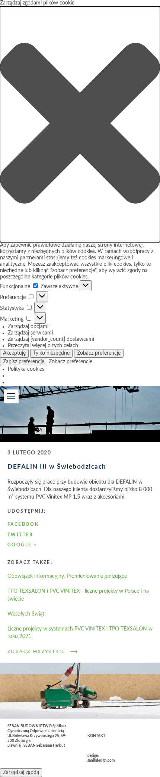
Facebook (23, 524)
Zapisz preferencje (23, 361)
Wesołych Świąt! (26, 614)
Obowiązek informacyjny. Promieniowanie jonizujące (67, 576)
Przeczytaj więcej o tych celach (43, 345)
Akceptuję (14, 353)
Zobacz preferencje (99, 353)
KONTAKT (96, 736)
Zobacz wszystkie (36, 651)
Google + (22, 545)
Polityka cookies (26, 369)
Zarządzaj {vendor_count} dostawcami (51, 339)
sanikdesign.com (101, 760)
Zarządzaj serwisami (30, 333)
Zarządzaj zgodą (21, 772)
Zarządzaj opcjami (28, 326)
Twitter (20, 535)
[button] (80, 124)
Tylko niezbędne (51, 353)
